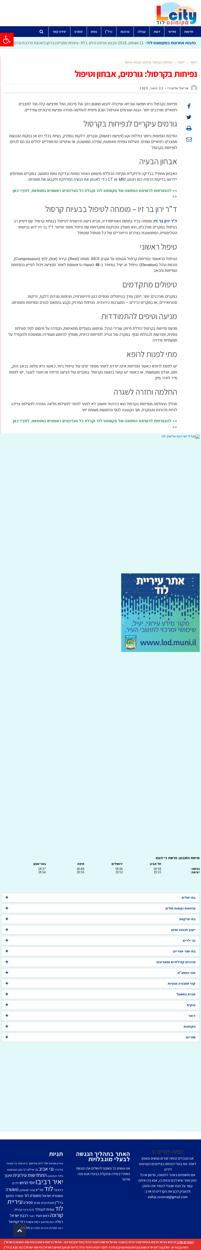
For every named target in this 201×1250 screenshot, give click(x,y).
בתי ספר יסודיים (184, 951)
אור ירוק (43, 1163)
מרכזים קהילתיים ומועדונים (176, 962)
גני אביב (46, 1168)
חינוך (8, 1175)
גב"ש (158, 1247)
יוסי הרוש (27, 1182)
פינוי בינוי (28, 1209)
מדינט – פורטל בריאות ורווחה (54, 1242)
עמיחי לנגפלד (44, 1209)
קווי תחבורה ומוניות (182, 983)
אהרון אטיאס (56, 1163)
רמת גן (184, 1247)
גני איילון (32, 1169)
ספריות (191, 1037)
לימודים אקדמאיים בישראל (60, 1247)
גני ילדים (189, 940)
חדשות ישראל (33, 1247)
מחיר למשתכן (27, 1190)
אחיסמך (32, 1163)
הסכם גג (52, 1176)
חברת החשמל (186, 994)
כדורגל (58, 1189)
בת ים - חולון (171, 1247)
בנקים (191, 1005)
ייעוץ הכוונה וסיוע (183, 929)
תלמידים (35, 1228)
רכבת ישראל (19, 1215)
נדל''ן (59, 1202)
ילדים (15, 1183)
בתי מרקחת (187, 919)
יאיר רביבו (49, 1181)
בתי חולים (189, 897)
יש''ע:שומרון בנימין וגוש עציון (136, 1247)
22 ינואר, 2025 (151, 88)
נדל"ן (7, 1247)
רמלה (59, 1221)
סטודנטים (47, 1202)
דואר (192, 1015)
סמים (37, 1203)
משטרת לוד (32, 1195)
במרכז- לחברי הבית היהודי (101, 1247)
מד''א (39, 1189)
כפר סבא (18, 1247)
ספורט (28, 1202)
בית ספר (22, 1163)
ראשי (193, 62)
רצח (60, 1228)
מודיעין (78, 1242)
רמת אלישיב (47, 1222)
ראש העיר (42, 1215)
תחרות (53, 1228)
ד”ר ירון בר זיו (165, 221)
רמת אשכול (33, 1222)
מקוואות (190, 1026)
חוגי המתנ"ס (187, 972)
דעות (181, 62)
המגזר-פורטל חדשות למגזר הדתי (105, 1242)
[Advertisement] (100, 506)
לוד (48, 1188)
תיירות (45, 1228)
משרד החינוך (14, 1195)
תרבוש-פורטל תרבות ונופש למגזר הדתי (152, 1242)
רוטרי (32, 1216)
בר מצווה (12, 1163)
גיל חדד (58, 1169)
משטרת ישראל (52, 1195)
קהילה (18, 1209)
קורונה (56, 1215)
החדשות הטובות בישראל (20, 1242)
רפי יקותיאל (17, 1221)
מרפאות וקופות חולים (180, 908)
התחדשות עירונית (30, 1175)
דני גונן (22, 1169)
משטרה (12, 1189)
